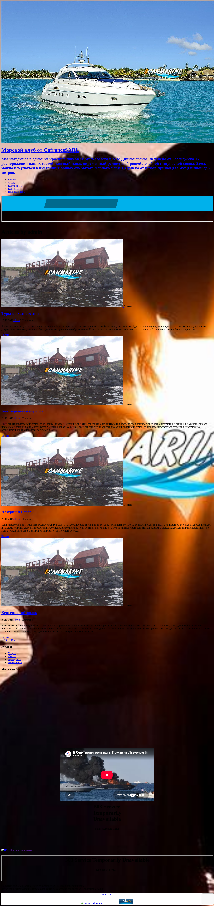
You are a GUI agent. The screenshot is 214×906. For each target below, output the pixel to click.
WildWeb (107, 894)
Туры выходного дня (20, 313)
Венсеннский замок (19, 612)
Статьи (12, 656)
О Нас (11, 182)
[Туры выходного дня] (62, 306)
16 (12, 640)
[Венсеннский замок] (62, 605)
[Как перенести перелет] (62, 404)
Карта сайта (15, 185)
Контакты (13, 188)
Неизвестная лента (21, 850)
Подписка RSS (16, 191)
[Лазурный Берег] (62, 504)
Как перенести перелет (22, 411)
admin (16, 320)
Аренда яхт (14, 659)
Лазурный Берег (16, 512)
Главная (12, 179)
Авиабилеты (15, 662)
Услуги (12, 653)
